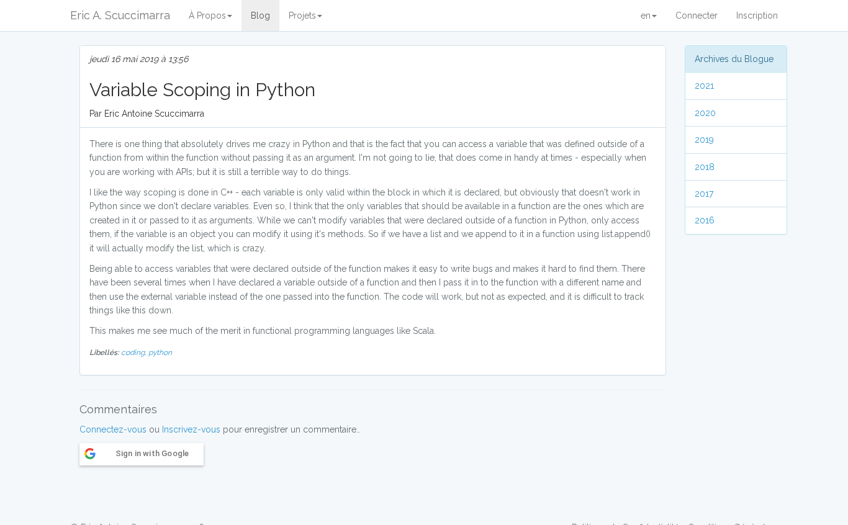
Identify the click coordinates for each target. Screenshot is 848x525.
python (160, 352)
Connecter (696, 15)
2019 (704, 140)
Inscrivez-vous (191, 429)
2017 (704, 194)
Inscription (757, 15)
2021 (704, 86)
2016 (705, 220)
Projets (302, 15)
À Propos (207, 15)
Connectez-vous (113, 429)
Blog (260, 15)
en (646, 15)
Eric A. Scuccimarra (120, 15)
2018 (705, 167)
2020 (705, 113)
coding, (134, 352)
